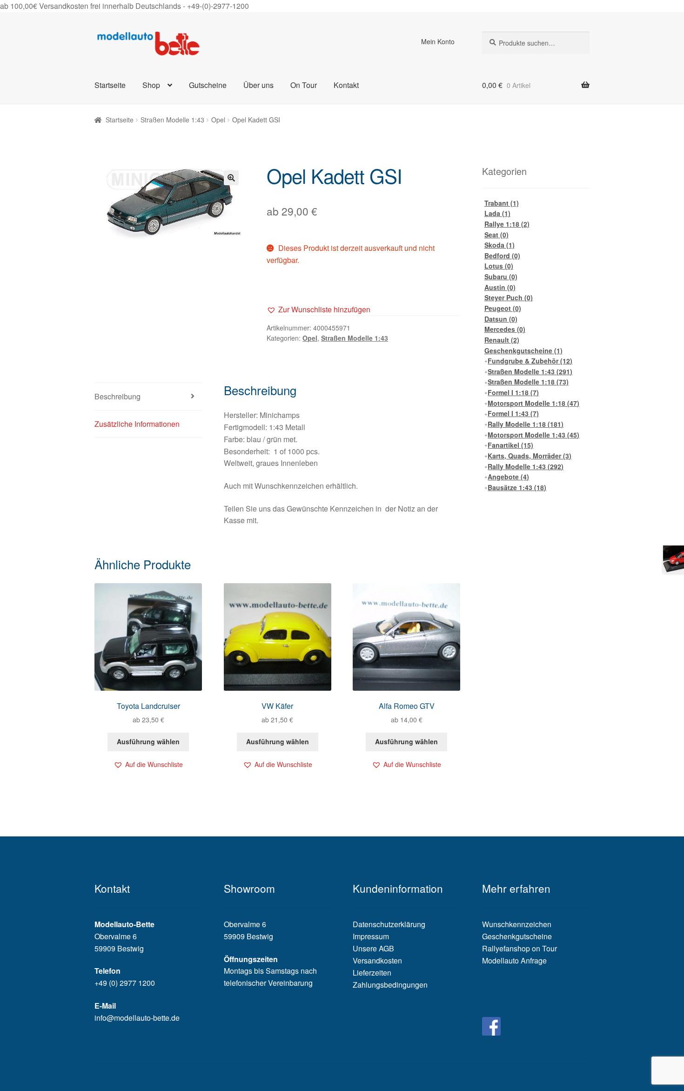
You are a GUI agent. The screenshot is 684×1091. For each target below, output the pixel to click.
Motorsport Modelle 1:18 (533, 403)
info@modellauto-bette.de (137, 1017)
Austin (500, 287)
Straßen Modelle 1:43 (172, 119)
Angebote (508, 476)
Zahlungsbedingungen (390, 984)
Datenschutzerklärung (389, 924)
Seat (496, 234)
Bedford (502, 255)
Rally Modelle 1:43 (525, 466)
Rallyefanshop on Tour (519, 948)
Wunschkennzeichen (516, 924)
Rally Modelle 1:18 (525, 424)
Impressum (371, 936)
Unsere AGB (373, 948)
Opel (218, 119)
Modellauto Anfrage (514, 960)
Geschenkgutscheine (523, 350)
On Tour (303, 85)
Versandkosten (377, 960)
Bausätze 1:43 (517, 487)
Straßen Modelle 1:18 (528, 381)
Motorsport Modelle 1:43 (533, 434)
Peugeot (502, 308)
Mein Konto (438, 41)
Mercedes (504, 329)
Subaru (500, 276)
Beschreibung (117, 396)
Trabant (501, 203)
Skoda (499, 244)
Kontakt (346, 85)
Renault (501, 339)
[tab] (148, 397)
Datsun (500, 318)
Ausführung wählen (148, 741)
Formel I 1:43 (513, 413)
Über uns (258, 85)
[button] (318, 309)
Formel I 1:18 (513, 392)
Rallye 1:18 (507, 224)
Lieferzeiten (372, 972)
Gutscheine (208, 85)
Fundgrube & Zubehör (530, 360)
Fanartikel (510, 445)
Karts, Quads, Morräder (529, 455)
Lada (497, 213)
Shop (151, 85)
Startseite (110, 85)
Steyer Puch (508, 297)
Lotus (498, 265)
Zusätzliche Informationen (137, 423)
